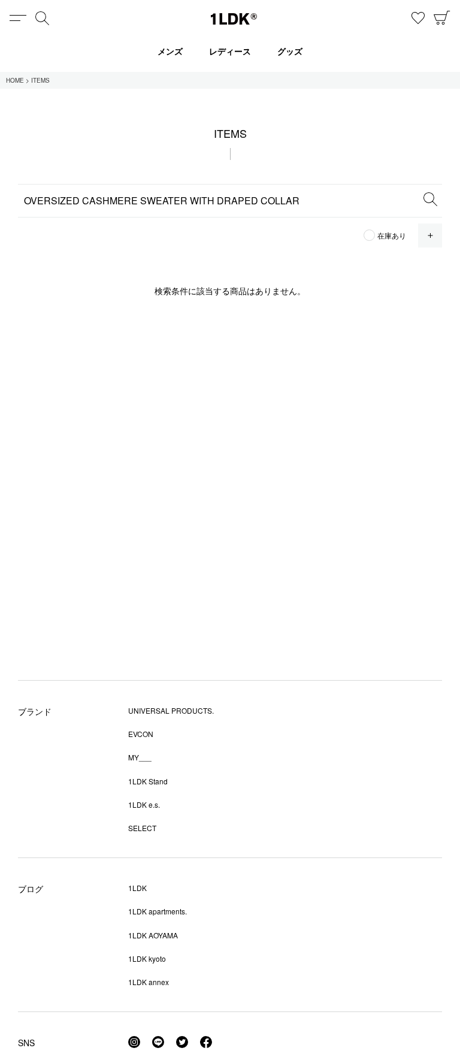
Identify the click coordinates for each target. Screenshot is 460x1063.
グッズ (289, 51)
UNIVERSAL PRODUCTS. (171, 710)
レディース (230, 51)
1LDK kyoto (147, 958)
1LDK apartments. (157, 911)
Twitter (182, 1042)
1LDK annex (148, 982)
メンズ (170, 51)
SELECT (142, 828)
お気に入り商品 (418, 18)
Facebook (206, 1042)
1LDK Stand (148, 781)
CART (442, 18)
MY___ (140, 757)
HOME (15, 80)
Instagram (134, 1042)
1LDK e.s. (144, 804)
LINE (158, 1042)
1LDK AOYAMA (153, 935)
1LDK (234, 19)
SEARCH (430, 199)
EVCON (140, 734)
